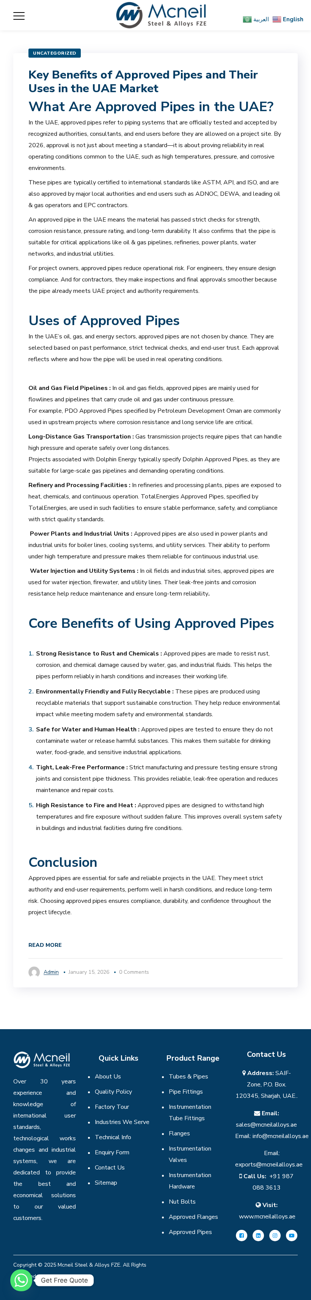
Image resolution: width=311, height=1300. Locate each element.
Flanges (179, 1133)
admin (51, 972)
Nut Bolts (182, 1202)
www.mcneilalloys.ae (267, 1216)
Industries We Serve (122, 1122)
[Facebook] (241, 1235)
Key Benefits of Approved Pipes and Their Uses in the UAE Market (143, 81)
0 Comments (134, 972)
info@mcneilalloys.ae (281, 1136)
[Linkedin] (258, 1235)
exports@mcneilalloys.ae (269, 1164)
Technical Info (113, 1137)
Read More (45, 945)
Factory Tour (112, 1107)
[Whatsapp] (21, 1280)
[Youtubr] (291, 1235)
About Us (108, 1076)
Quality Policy (113, 1092)
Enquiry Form (112, 1152)
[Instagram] (275, 1235)
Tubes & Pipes (188, 1076)
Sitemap (106, 1183)
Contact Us (110, 1167)
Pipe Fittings (186, 1092)
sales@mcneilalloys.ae (266, 1125)
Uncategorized (54, 53)
